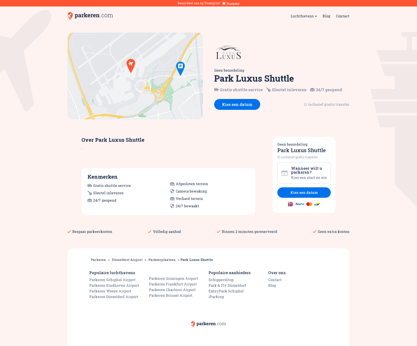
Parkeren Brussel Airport (170, 295)
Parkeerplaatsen (162, 259)
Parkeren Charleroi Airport (172, 289)
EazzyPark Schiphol (226, 291)
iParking (216, 296)
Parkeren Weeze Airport (110, 291)
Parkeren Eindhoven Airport (114, 285)
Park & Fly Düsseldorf (227, 285)
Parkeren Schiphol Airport (112, 279)
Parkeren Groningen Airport (173, 278)
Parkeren (98, 259)
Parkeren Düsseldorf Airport (113, 296)
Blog (326, 16)
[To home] (90, 16)
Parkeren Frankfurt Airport (173, 284)
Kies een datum (237, 104)
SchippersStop (221, 279)
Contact (342, 16)
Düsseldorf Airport (127, 259)
